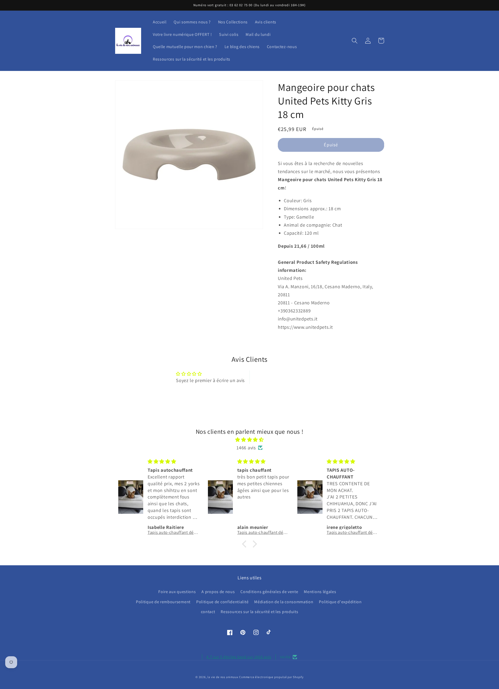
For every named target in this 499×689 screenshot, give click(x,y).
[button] (355, 40)
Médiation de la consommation (283, 602)
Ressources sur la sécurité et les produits (259, 611)
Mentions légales (320, 591)
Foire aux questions (177, 591)
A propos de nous (218, 591)
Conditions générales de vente (269, 591)
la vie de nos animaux (222, 677)
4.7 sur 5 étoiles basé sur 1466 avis (238, 657)
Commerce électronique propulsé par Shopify (271, 677)
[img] (249, 440)
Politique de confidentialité (222, 602)
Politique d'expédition (340, 602)
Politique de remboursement (163, 602)
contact (208, 611)
